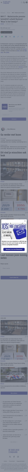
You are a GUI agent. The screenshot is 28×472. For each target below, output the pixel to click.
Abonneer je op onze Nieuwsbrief (14, 249)
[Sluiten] (25, 221)
